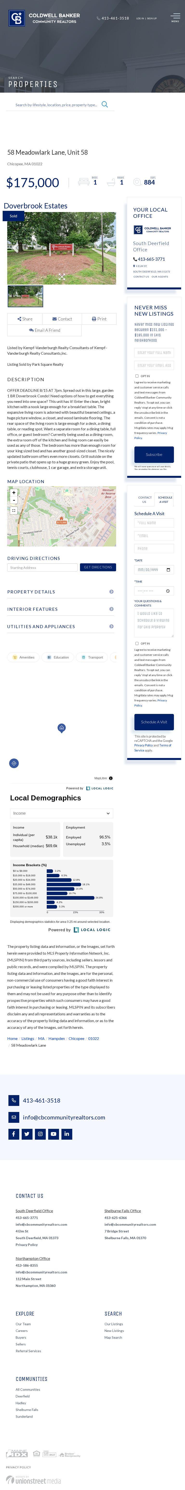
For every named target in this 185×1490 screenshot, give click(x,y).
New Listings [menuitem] (114, 1331)
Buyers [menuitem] (21, 1337)
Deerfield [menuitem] (23, 1396)
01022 (93, 1038)
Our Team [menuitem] (23, 1324)
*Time (138, 581)
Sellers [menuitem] (21, 1344)
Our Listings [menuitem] (114, 1324)
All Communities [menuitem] (28, 1389)
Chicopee (76, 1038)
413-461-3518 (41, 1100)
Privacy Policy (143, 745)
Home (12, 1038)
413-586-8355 (27, 1265)
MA (41, 1038)
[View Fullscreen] (13, 510)
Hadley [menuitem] (21, 1403)
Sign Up (152, 18)
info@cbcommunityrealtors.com (64, 1117)
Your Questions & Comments (148, 603)
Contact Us (141, 276)
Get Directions (98, 567)
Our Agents (160, 276)
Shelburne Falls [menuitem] (27, 1410)
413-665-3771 (151, 259)
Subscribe (154, 454)
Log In (140, 18)
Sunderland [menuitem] (24, 1416)
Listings (27, 1038)
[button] (105, 105)
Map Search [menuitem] (113, 1337)
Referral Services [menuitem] (28, 1351)
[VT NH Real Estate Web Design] (33, 1480)
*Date (138, 560)
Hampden (56, 1038)
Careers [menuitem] (22, 1331)
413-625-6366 (116, 1218)
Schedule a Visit (165, 499)
